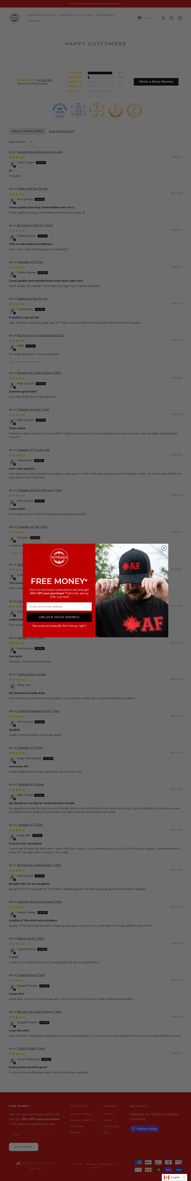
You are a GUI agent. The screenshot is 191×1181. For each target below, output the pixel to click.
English (175, 1177)
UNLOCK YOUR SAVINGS (59, 617)
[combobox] (174, 1177)
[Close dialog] (164, 548)
